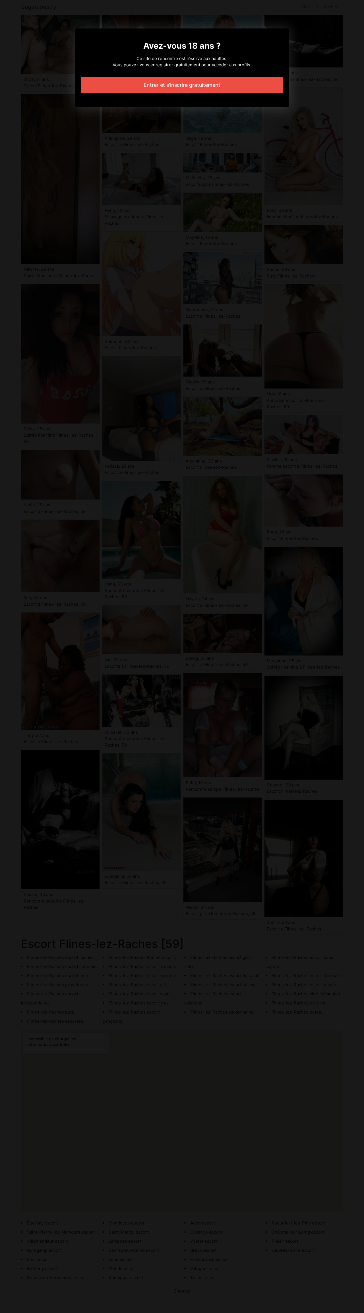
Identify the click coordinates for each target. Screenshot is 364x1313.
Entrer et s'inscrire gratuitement (182, 85)
